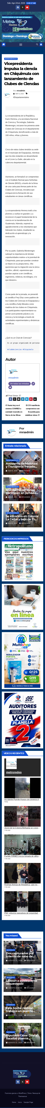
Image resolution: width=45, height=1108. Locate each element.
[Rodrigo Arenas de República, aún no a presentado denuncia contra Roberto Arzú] (22, 873)
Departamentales (11, 58)
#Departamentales (21, 97)
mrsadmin (21, 91)
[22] (22, 660)
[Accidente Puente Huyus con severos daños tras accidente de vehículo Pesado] (22, 788)
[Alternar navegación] (20, 44)
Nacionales (11, 950)
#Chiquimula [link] (28, 349)
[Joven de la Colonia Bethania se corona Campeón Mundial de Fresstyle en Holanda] (22, 816)
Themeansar (22, 1096)
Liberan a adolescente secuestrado (21, 982)
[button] (37, 44)
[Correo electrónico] (10, 387)
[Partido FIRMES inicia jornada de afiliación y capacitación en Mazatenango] (22, 844)
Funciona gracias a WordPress (16, 1093)
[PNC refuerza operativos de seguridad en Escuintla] (22, 901)
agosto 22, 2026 (15, 960)
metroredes (14, 772)
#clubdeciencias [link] (14, 349)
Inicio (20, 1102)
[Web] (33, 383)
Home (14, 1102)
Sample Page (28, 1102)
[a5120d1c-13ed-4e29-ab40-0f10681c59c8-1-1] (22, 607)
